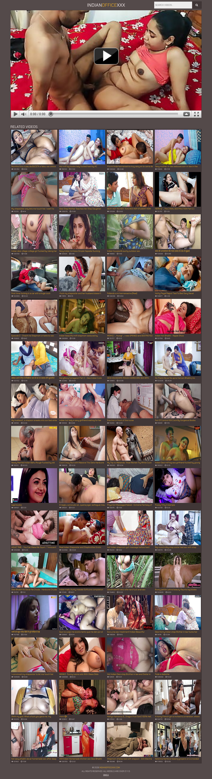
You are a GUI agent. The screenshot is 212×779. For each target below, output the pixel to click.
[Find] (196, 5)
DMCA (106, 775)
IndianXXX (106, 5)
